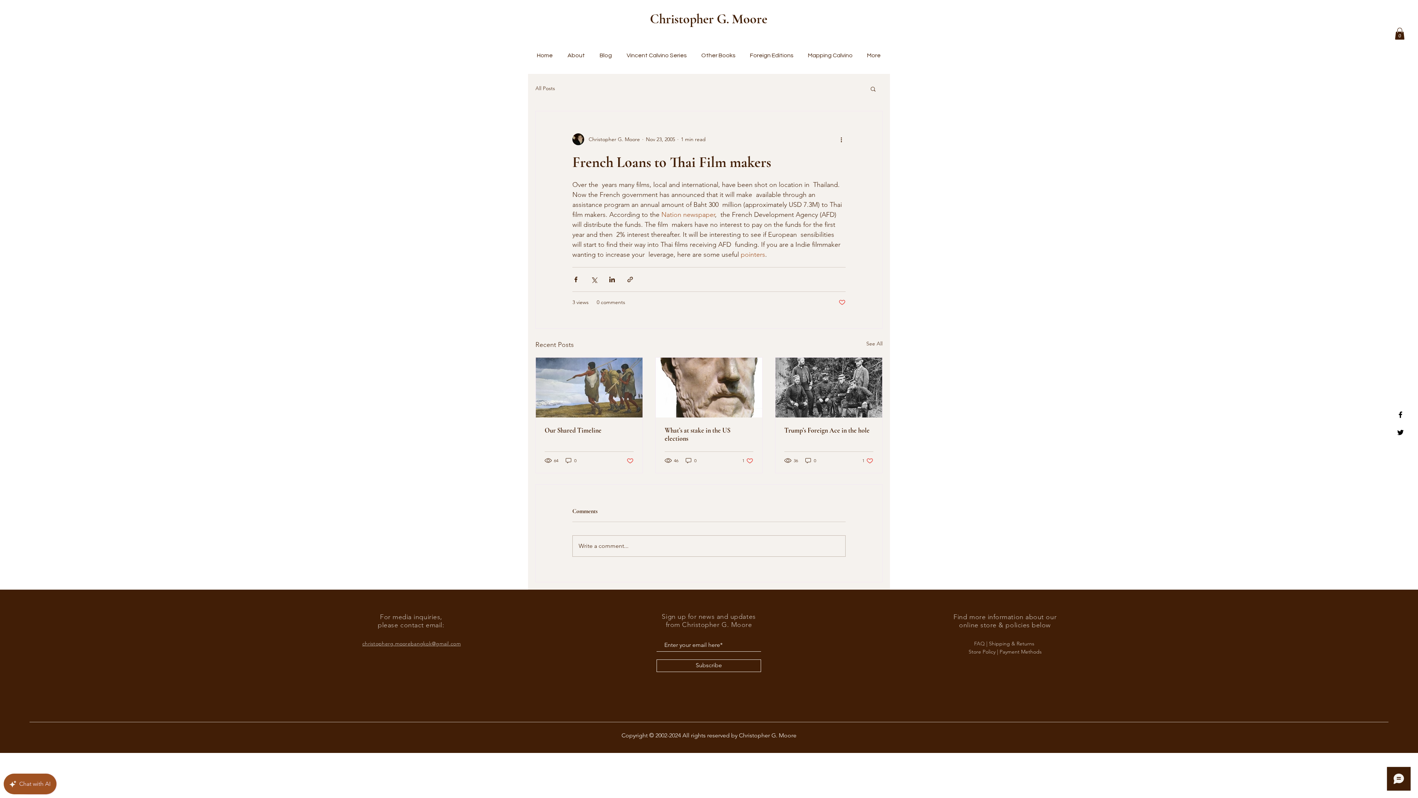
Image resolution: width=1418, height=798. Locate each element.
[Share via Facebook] (575, 279)
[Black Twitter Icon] (1400, 432)
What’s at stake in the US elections (697, 434)
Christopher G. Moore (708, 19)
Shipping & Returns (1012, 643)
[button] (1400, 34)
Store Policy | (984, 651)
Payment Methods (1021, 651)
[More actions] (841, 139)
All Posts (545, 88)
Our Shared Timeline (573, 430)
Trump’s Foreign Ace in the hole (827, 430)
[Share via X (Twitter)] (593, 279)
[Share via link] (630, 279)
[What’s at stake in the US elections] (709, 387)
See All (874, 343)
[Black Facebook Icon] (1400, 414)
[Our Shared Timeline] (589, 387)
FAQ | (981, 643)
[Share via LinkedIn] (612, 279)
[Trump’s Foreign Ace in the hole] (828, 387)
